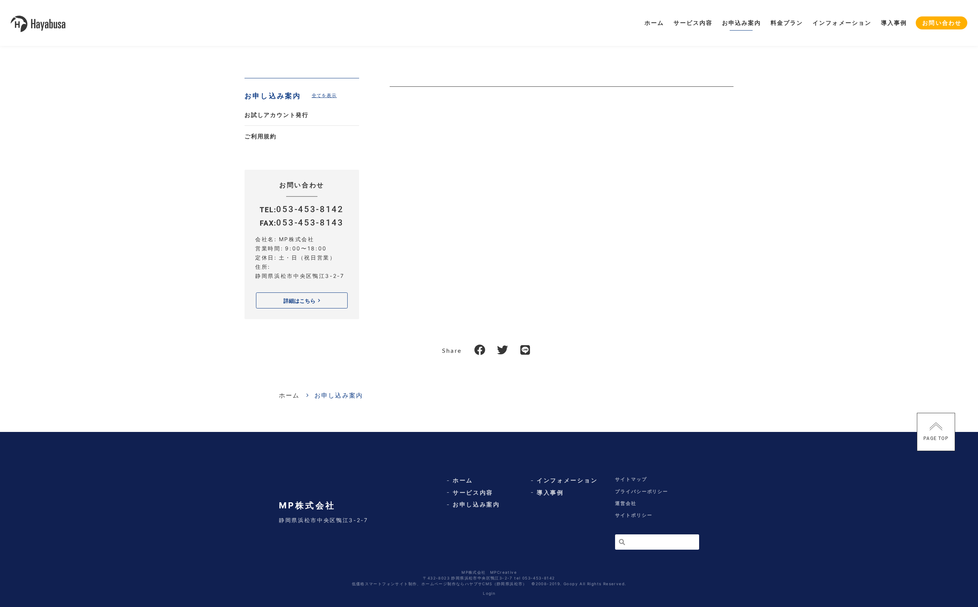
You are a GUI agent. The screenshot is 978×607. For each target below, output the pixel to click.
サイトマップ (631, 479)
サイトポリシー (633, 515)
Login (489, 593)
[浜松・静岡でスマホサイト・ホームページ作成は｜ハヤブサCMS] (38, 23)
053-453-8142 (309, 209)
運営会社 (625, 503)
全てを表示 (324, 95)
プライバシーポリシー (641, 491)
